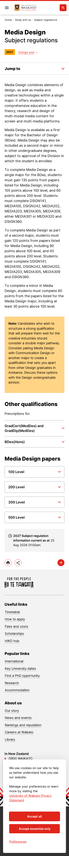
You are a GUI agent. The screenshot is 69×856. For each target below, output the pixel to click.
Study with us (23, 19)
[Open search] (63, 7)
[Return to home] (25, 7)
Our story (12, 711)
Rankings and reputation (23, 725)
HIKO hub (12, 641)
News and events (18, 718)
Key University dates (20, 668)
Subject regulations (45, 19)
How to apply (15, 619)
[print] (8, 562)
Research (12, 683)
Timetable (12, 612)
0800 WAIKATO (20, 758)
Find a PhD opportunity (22, 676)
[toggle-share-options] (18, 562)
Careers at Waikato (19, 732)
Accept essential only (34, 829)
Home (8, 19)
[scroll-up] (61, 562)
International (14, 661)
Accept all (34, 816)
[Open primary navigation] (6, 7)
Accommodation (17, 690)
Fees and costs (16, 626)
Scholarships (14, 634)
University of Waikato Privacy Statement (30, 798)
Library (10, 739)
